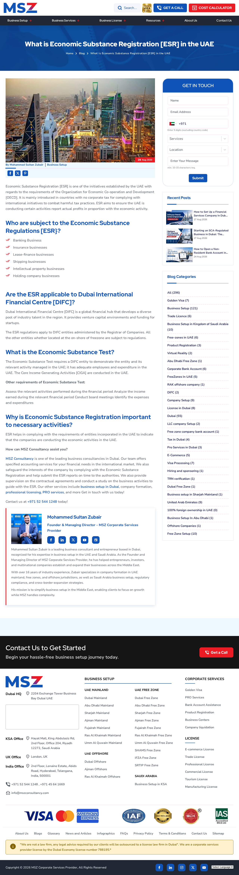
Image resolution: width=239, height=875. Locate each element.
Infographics (106, 833)
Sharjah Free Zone (147, 713)
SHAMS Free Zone (148, 750)
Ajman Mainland (96, 720)
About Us (190, 20)
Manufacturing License (201, 787)
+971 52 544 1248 (42, 501)
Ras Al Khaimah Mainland (103, 735)
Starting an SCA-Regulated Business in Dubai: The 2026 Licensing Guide (211, 232)
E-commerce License (199, 749)
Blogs (38, 833)
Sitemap (218, 833)
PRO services (53, 492)
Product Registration (199, 712)
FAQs (124, 833)
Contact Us (224, 20)
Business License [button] (111, 20)
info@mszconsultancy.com (30, 793)
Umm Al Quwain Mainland (103, 743)
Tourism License (196, 779)
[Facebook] (159, 867)
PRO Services (194, 697)
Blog (82, 53)
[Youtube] (73, 540)
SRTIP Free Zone (146, 765)
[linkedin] (51, 540)
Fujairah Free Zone (148, 728)
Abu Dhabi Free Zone (150, 705)
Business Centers (197, 720)
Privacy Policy (143, 833)
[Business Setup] (30, 20)
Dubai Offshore (95, 762)
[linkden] (170, 867)
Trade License (194, 757)
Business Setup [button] (17, 20)
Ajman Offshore (96, 769)
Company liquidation (199, 727)
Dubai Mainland (96, 698)
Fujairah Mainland (97, 728)
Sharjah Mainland (97, 713)
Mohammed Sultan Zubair (26, 165)
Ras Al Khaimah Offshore (102, 777)
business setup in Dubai (100, 486)
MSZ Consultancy (20, 458)
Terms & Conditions (172, 833)
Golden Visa (193, 690)
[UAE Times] (96, 540)
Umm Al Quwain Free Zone (154, 743)
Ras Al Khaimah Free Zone (153, 735)
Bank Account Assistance (203, 705)
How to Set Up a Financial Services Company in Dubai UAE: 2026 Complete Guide (211, 214)
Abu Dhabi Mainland (99, 705)
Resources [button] (153, 20)
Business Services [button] (63, 20)
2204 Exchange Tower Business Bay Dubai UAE (53, 695)
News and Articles (78, 833)
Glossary (54, 833)
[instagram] (181, 867)
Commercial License (199, 772)
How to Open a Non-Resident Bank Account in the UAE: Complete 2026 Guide (210, 251)
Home (69, 53)
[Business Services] (78, 20)
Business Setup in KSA (151, 784)
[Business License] (125, 20)
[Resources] (163, 20)
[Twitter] (193, 867)
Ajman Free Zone (147, 720)
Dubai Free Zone (146, 698)
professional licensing (23, 492)
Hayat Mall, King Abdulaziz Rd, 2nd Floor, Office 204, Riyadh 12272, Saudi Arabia (53, 743)
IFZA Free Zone (145, 758)
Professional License (199, 764)
